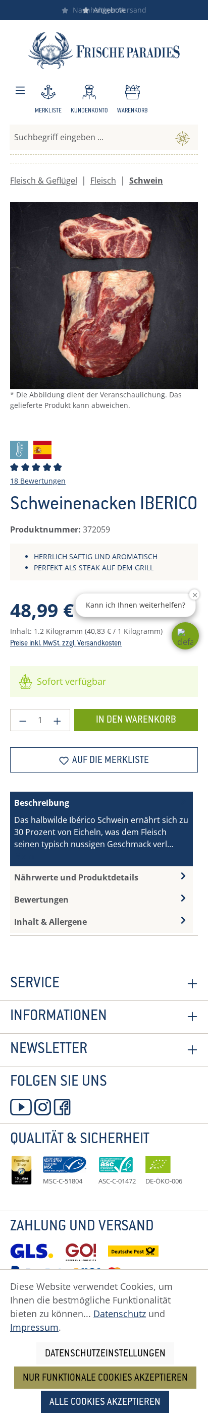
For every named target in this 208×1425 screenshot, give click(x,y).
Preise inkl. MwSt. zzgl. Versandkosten (66, 644)
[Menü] (20, 90)
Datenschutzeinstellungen (105, 1354)
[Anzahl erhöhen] (57, 720)
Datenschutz (119, 1314)
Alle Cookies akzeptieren (105, 1402)
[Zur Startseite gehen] (104, 50)
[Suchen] (182, 137)
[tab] (101, 829)
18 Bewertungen (38, 481)
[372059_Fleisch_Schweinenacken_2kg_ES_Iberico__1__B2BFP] (104, 296)
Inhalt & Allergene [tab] (50, 921)
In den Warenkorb (136, 720)
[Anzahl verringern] (22, 720)
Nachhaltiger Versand (107, 10)
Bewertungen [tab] (41, 899)
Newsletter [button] (48, 1050)
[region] (104, 317)
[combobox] (89, 137)
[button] (185, 635)
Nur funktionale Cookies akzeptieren (105, 1378)
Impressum (34, 1327)
